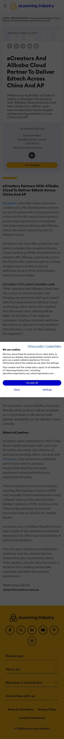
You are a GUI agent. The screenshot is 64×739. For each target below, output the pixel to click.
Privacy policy (36, 346)
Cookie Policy (53, 346)
